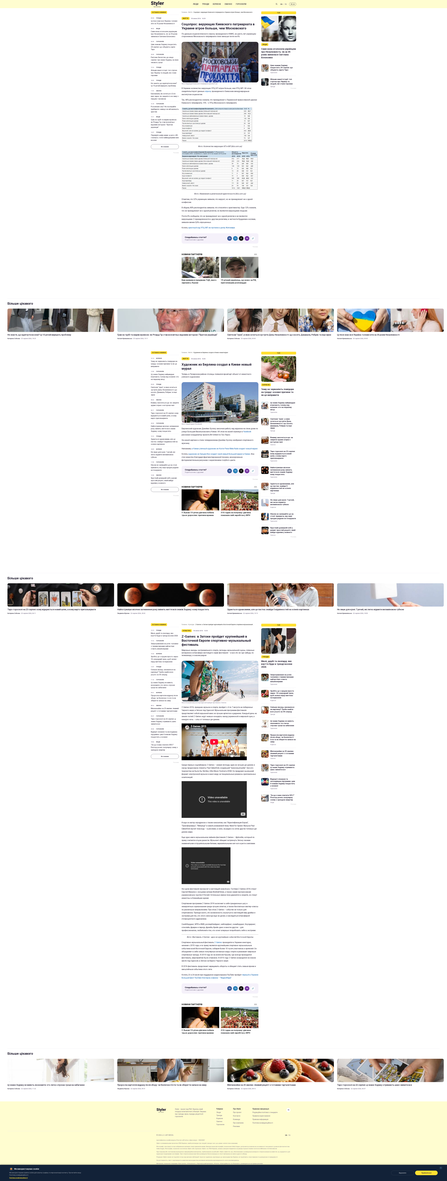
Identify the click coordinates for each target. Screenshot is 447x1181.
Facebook (247, 431)
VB (247, 238)
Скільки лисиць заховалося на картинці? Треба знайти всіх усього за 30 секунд (163, 672)
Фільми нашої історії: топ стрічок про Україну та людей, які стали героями (164, 72)
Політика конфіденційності (262, 1123)
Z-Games (218, 942)
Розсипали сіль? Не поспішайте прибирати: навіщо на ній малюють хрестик (165, 109)
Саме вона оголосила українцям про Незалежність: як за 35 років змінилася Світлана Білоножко (164, 34)
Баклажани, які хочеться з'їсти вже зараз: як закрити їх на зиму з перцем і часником (164, 96)
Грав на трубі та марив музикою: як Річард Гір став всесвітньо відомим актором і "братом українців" (164, 123)
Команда (236, 1119)
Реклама (236, 1126)
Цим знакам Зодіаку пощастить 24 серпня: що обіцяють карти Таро (164, 47)
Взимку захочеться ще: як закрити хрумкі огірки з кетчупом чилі (165, 404)
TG (235, 238)
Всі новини (165, 147)
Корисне (217, 4)
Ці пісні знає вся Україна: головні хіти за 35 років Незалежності (164, 22)
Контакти (236, 1116)
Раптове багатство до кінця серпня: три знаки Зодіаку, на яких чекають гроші (164, 60)
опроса (208, 91)
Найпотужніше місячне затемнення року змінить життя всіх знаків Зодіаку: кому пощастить (165, 428)
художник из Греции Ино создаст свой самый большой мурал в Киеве (219, 454)
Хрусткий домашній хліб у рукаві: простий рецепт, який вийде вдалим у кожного (164, 480)
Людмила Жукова (123, 613)
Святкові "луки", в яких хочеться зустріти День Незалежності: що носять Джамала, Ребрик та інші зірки (279, 335)
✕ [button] (440, 1168)
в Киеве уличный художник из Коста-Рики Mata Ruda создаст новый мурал (224, 449)
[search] (276, 4)
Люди (195, 4)
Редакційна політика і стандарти (265, 1112)
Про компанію (238, 1123)
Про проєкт (237, 1112)
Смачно (228, 4)
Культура (191, 624)
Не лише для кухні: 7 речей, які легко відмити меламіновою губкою (163, 454)
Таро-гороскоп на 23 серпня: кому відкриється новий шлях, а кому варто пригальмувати (164, 415)
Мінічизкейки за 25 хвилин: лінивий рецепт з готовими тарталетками (165, 709)
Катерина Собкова (13, 338)
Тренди (205, 4)
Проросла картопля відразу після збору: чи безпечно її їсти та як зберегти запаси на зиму (164, 698)
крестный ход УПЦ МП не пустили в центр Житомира (211, 228)
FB (229, 238)
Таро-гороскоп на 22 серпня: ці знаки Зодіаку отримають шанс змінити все (163, 721)
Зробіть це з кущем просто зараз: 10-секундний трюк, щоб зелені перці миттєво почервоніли (164, 659)
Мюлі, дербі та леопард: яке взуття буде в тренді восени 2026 (164, 634)
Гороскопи (241, 4)
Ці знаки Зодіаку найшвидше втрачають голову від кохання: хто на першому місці (165, 376)
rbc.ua (293, 4)
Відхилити (402, 1173)
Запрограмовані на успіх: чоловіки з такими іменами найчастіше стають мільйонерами (164, 646)
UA (281, 4)
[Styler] (157, 4)
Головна (184, 12)
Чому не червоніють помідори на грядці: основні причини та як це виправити (164, 363)
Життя (190, 12)
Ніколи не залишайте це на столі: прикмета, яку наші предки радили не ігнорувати (164, 467)
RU (286, 4)
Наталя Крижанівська (124, 338)
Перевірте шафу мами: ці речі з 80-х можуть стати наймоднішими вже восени (165, 137)
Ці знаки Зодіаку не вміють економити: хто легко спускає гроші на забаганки (163, 685)
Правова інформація (260, 1119)
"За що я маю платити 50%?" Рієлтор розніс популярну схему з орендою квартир (164, 747)
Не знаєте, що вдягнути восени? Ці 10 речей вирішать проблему (164, 84)
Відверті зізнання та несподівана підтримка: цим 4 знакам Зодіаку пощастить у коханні (164, 734)
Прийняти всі (426, 1173)
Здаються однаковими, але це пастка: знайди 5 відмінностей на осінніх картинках (164, 441)
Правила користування (261, 1116)
